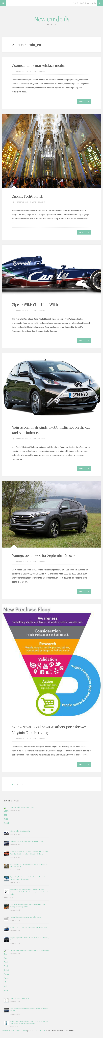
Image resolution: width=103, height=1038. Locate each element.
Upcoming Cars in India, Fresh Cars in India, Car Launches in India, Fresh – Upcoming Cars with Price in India (29, 891)
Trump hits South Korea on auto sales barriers (26, 917)
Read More (83, 101)
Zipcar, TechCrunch (27, 196)
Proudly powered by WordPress (14, 1031)
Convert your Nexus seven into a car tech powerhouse (29, 927)
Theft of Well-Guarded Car (19, 998)
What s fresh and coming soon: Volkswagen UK (26, 841)
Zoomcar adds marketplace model (38, 65)
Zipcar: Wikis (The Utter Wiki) (35, 304)
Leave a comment (38, 71)
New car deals (51, 19)
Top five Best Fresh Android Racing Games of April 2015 (29, 950)
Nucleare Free (39, 1031)
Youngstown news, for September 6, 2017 (43, 555)
